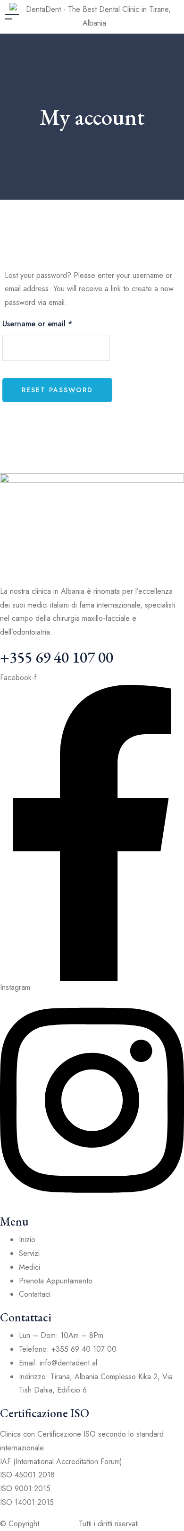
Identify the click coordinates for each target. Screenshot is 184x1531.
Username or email (37, 323)
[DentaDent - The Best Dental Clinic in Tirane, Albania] (94, 15)
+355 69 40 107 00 (56, 657)
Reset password (57, 390)
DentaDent (59, 1523)
